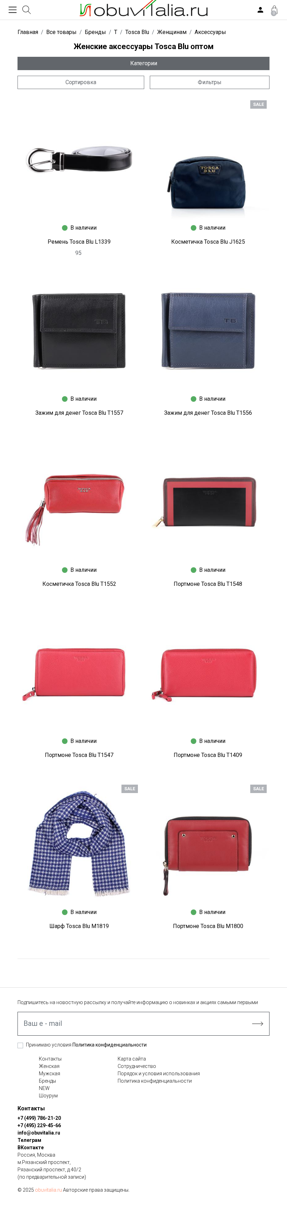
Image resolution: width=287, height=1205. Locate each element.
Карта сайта (132, 1059)
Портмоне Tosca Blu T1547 (79, 755)
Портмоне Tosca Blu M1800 (208, 926)
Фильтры (210, 82)
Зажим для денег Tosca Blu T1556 (208, 412)
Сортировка (80, 82)
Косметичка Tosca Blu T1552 (79, 584)
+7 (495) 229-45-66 (39, 1125)
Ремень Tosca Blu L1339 (79, 241)
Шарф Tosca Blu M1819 (79, 926)
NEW (44, 1088)
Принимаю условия (86, 1045)
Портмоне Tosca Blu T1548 (208, 584)
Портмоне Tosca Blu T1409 (208, 755)
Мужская (49, 1073)
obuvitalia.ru (48, 1190)
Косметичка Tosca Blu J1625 (208, 241)
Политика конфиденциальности (109, 1045)
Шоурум (48, 1095)
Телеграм (29, 1140)
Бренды (47, 1081)
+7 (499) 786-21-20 (39, 1118)
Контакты (50, 1059)
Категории (143, 63)
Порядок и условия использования (159, 1073)
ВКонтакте (31, 1147)
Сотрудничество (137, 1066)
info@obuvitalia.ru (39, 1133)
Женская (49, 1066)
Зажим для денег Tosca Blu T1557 (79, 412)
